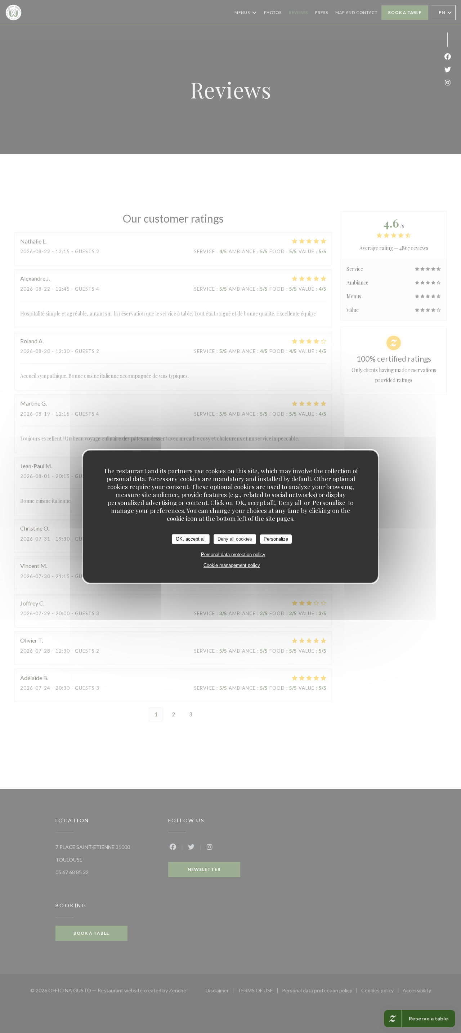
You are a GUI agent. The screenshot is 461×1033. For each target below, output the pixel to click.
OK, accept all (191, 539)
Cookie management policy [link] (231, 565)
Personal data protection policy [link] (233, 554)
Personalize (276, 539)
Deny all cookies (235, 539)
